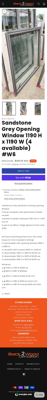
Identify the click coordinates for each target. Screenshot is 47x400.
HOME (9, 364)
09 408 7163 (27, 327)
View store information (14, 198)
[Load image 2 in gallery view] (23, 108)
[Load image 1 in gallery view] (9, 108)
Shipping (15, 164)
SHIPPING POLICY (14, 369)
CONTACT (19, 364)
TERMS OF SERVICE (32, 369)
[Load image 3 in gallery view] (37, 108)
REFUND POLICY (33, 364)
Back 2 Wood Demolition (20, 392)
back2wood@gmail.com (26, 330)
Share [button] (7, 293)
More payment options (23, 183)
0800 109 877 (29, 325)
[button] (3, 4)
